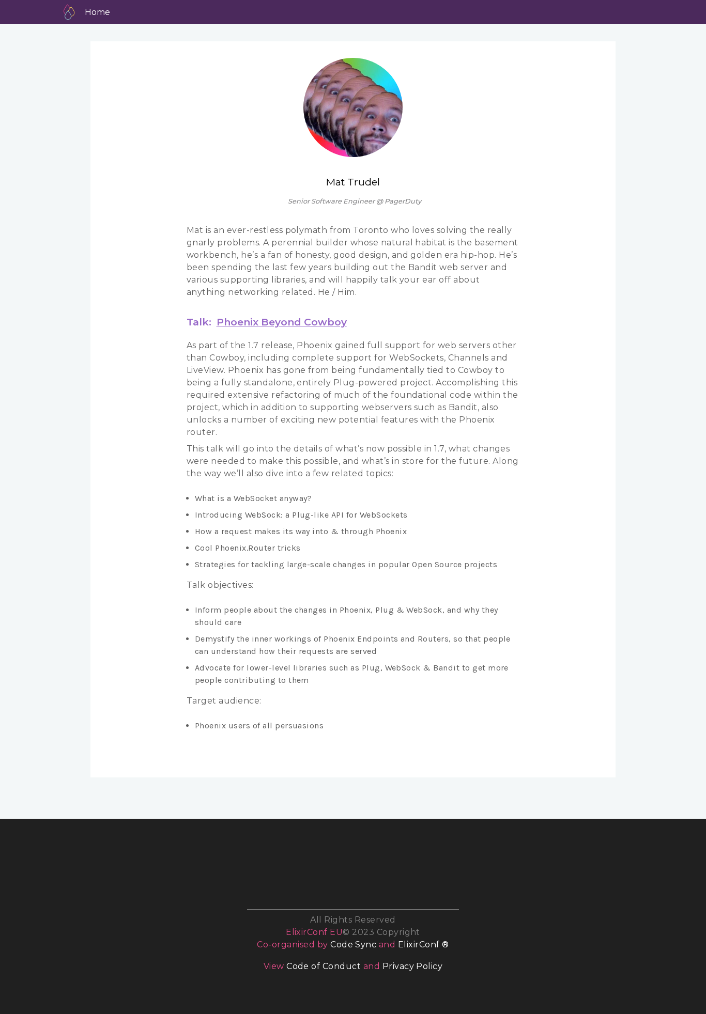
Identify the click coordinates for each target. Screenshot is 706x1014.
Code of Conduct (323, 966)
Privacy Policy (412, 966)
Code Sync (353, 944)
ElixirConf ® (423, 944)
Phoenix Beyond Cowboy (282, 322)
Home (97, 12)
